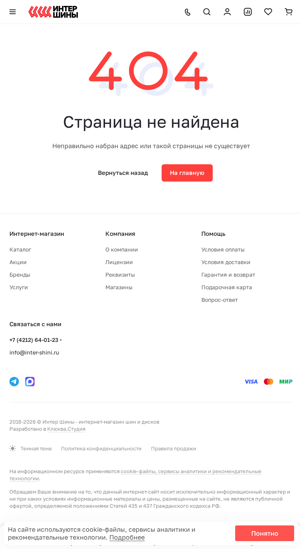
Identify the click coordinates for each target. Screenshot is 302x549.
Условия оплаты (223, 249)
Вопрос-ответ (219, 299)
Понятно (264, 533)
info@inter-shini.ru (34, 352)
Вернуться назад (123, 172)
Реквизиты (120, 274)
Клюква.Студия (66, 429)
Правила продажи (173, 448)
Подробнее (127, 537)
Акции (18, 262)
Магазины (119, 287)
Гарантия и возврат (228, 274)
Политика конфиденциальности (101, 448)
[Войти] (227, 12)
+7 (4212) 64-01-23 (33, 339)
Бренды (19, 274)
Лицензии (119, 262)
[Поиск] (207, 12)
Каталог (20, 249)
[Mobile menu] (13, 12)
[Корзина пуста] (289, 12)
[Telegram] (14, 381)
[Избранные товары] (268, 12)
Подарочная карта (226, 287)
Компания (120, 233)
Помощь (213, 233)
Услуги (18, 287)
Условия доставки (225, 262)
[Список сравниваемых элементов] (248, 12)
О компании (121, 249)
